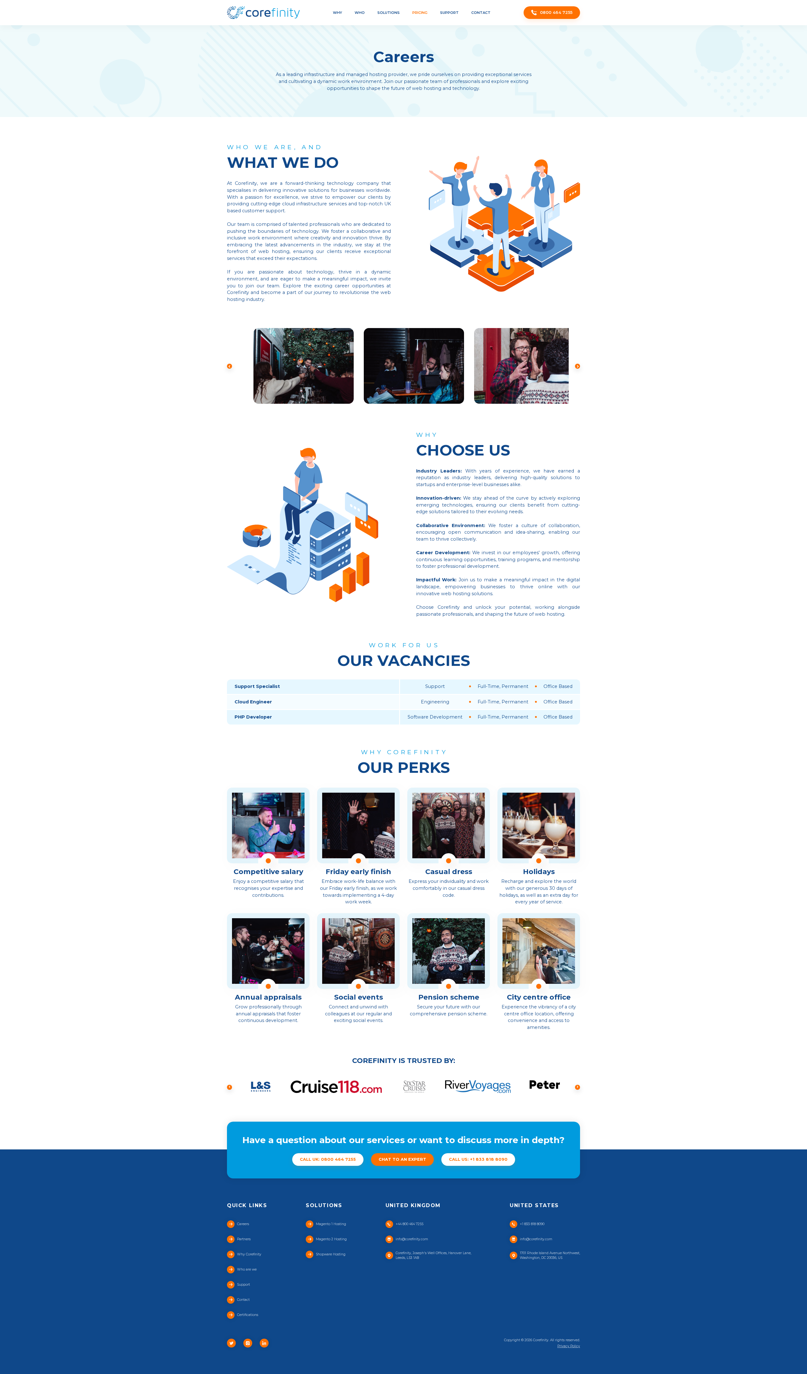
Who (360, 12)
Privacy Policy (568, 1346)
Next (577, 366)
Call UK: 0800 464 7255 (328, 1159)
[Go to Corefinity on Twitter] (231, 1343)
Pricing (419, 12)
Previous (229, 366)
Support (449, 12)
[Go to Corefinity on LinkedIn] (264, 1343)
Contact (481, 12)
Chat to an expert (402, 1159)
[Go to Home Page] (263, 12)
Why (337, 12)
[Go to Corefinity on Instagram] (247, 1343)
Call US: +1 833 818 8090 (478, 1159)
